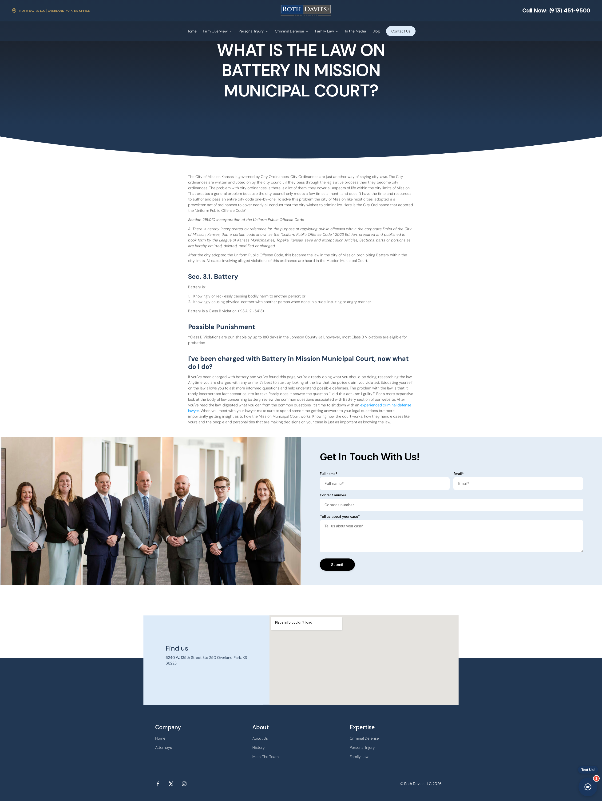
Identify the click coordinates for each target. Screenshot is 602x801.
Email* (458, 473)
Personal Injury (251, 31)
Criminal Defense (289, 31)
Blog (376, 31)
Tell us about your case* (340, 516)
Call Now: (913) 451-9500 (556, 10)
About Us (260, 738)
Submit (337, 564)
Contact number (333, 495)
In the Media (355, 31)
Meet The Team (265, 756)
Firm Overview (215, 31)
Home (191, 31)
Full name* (328, 473)
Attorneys (163, 747)
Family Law (324, 31)
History (258, 747)
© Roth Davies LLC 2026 (421, 783)
